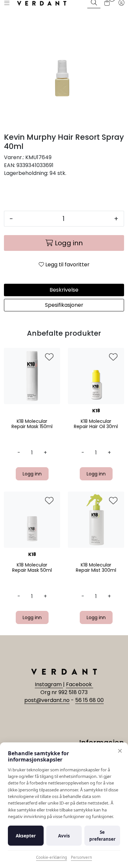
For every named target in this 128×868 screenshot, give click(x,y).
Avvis (64, 836)
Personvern (81, 857)
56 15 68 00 (89, 700)
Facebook (79, 684)
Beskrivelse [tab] (64, 290)
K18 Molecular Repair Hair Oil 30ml (96, 424)
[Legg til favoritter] (49, 357)
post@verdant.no (47, 700)
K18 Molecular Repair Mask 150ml (32, 424)
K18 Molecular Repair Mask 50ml (32, 567)
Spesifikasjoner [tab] (64, 305)
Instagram (49, 684)
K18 (96, 410)
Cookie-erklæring (51, 857)
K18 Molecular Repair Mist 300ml (96, 567)
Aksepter (26, 836)
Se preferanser (102, 835)
